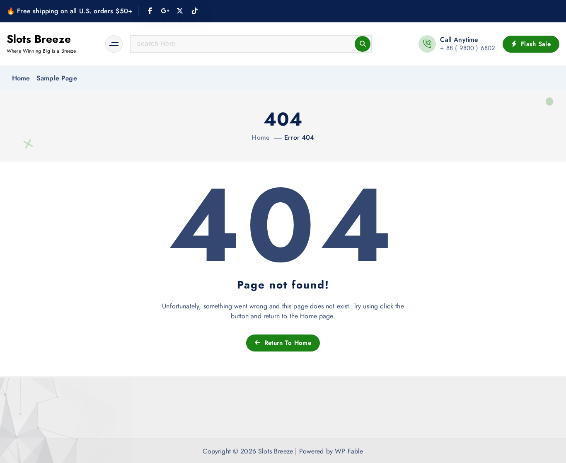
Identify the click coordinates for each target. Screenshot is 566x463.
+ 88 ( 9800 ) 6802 (467, 48)
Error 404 (299, 137)
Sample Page (56, 78)
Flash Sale (535, 43)
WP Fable (349, 451)
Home (21, 78)
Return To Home (286, 342)
